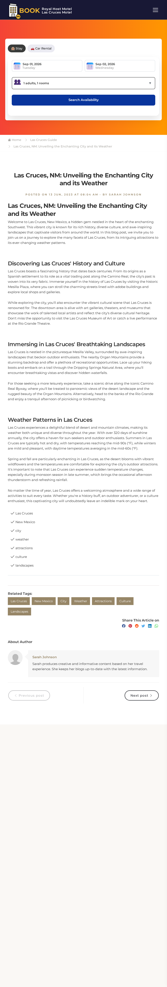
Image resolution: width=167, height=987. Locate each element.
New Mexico (44, 601)
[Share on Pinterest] (130, 626)
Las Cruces (19, 601)
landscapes (19, 611)
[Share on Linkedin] (150, 626)
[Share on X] (143, 626)
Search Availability (83, 100)
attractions (103, 601)
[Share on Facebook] (123, 626)
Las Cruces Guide (43, 140)
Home (16, 140)
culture (125, 601)
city (63, 601)
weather (80, 601)
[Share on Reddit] (137, 626)
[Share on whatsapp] (156, 626)
